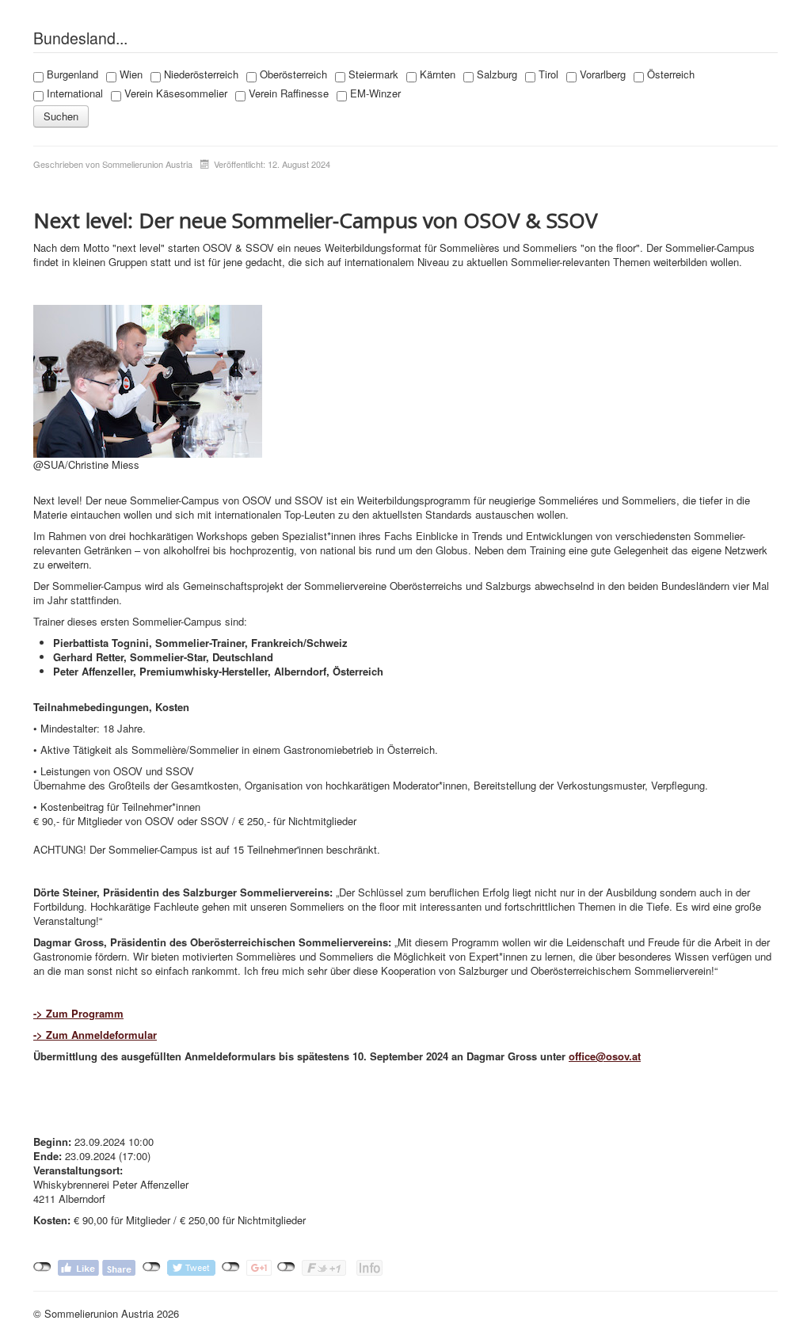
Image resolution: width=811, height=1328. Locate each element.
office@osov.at (605, 1056)
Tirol (546, 74)
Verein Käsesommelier (174, 93)
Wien (129, 74)
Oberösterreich (292, 74)
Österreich (669, 74)
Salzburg (495, 74)
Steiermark (371, 74)
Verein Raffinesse (287, 93)
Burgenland (71, 74)
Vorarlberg (601, 74)
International (73, 93)
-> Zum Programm (78, 1013)
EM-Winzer (374, 93)
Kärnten (436, 74)
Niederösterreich (199, 74)
